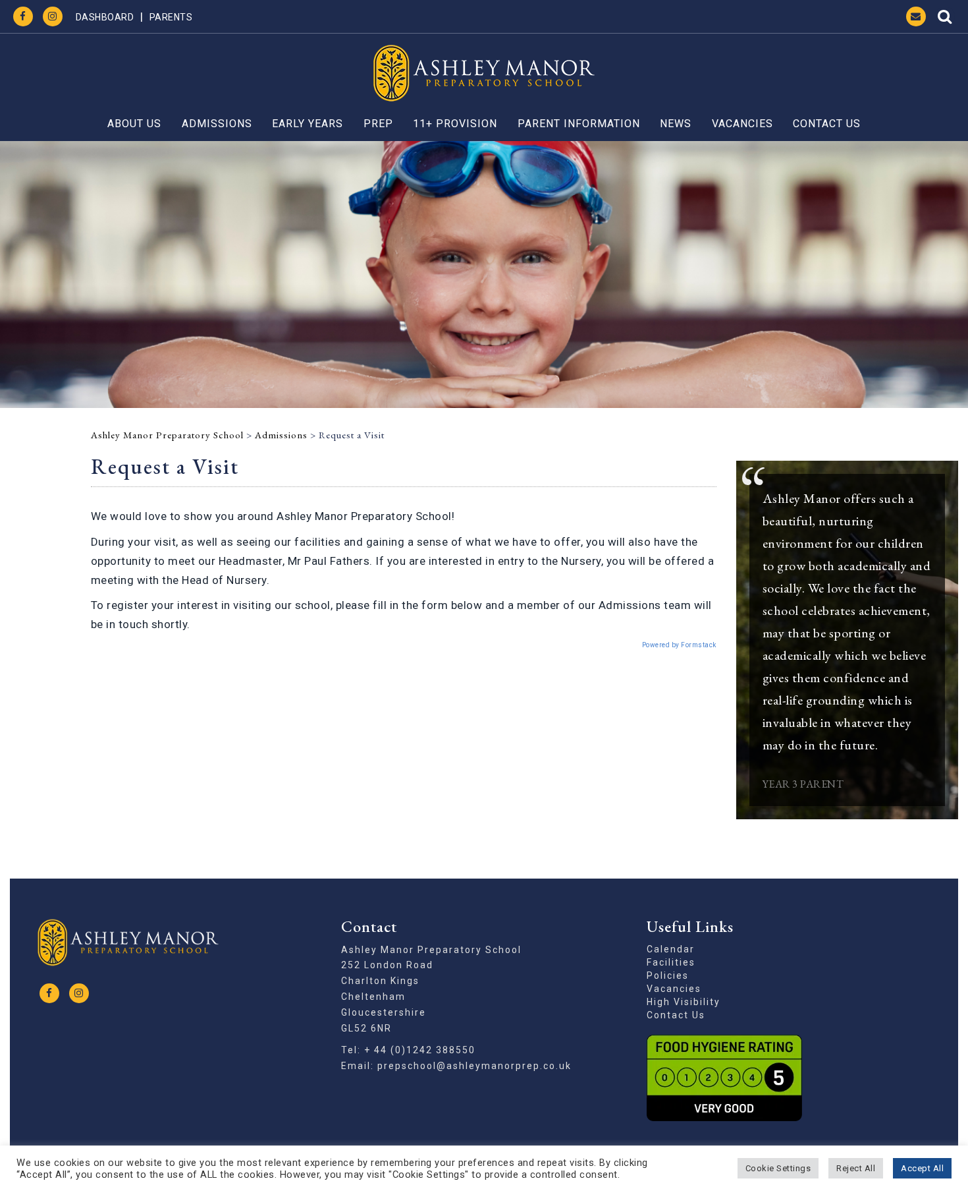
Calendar (671, 949)
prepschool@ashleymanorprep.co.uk (474, 1065)
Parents (171, 17)
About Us (134, 123)
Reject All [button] (855, 1168)
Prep (378, 123)
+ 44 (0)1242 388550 (419, 1050)
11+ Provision (455, 123)
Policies (668, 975)
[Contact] (916, 16)
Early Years (307, 123)
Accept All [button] (922, 1168)
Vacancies (742, 123)
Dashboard (105, 17)
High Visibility (683, 1002)
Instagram (53, 16)
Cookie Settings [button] (778, 1168)
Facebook (23, 16)
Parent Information (579, 123)
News (675, 123)
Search (945, 16)
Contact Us (827, 123)
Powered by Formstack (679, 645)
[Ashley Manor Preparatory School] (484, 73)
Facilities (671, 962)
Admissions (217, 123)
